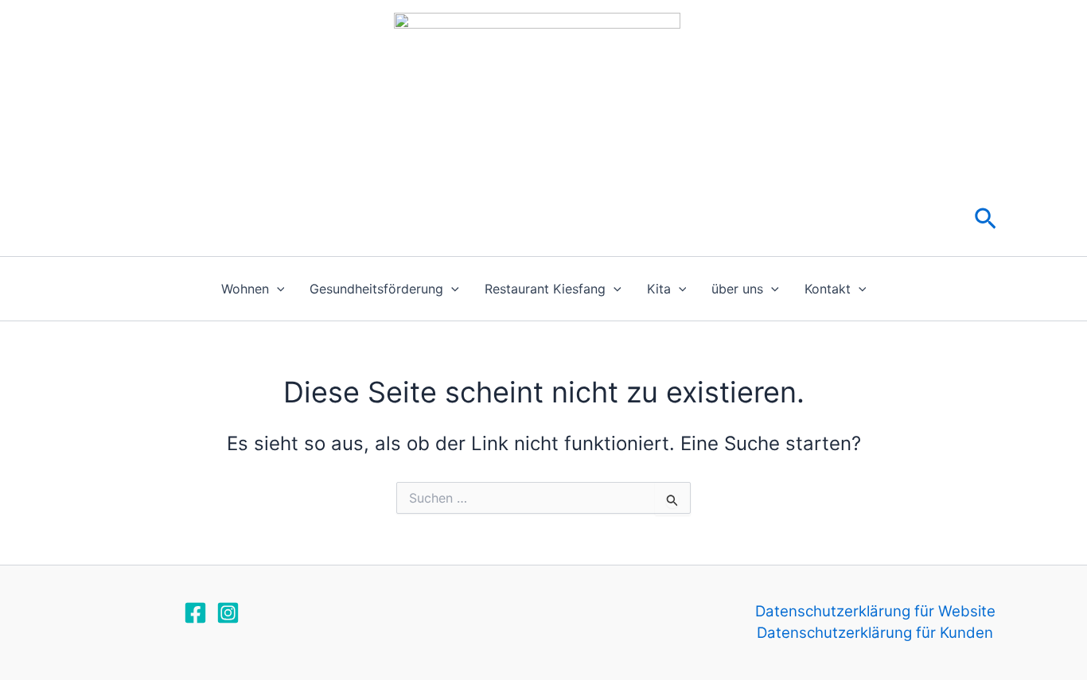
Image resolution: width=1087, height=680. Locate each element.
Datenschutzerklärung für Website (875, 611)
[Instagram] (228, 612)
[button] (985, 219)
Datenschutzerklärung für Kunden (875, 633)
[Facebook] (195, 612)
